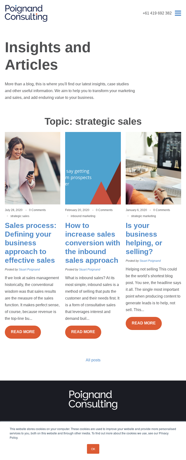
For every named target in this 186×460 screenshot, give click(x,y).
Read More (23, 332)
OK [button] (93, 449)
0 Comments (37, 210)
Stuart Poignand (29, 269)
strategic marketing (143, 216)
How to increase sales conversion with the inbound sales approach (92, 242)
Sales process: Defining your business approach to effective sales (30, 242)
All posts (93, 360)
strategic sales (19, 216)
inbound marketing (83, 216)
